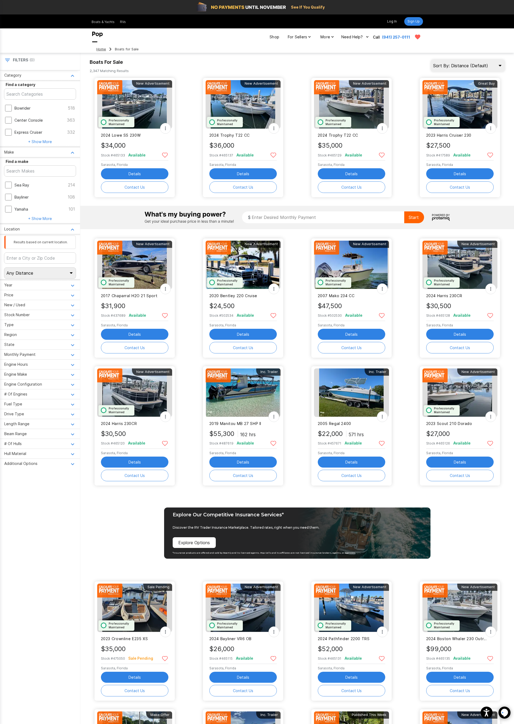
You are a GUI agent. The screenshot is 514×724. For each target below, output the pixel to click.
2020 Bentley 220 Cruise (233, 295)
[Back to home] (97, 37)
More (325, 37)
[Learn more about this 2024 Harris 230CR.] (459, 265)
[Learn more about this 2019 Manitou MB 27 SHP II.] (243, 392)
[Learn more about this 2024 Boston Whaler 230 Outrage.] (459, 608)
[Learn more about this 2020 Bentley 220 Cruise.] (243, 265)
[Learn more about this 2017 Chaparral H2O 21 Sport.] (134, 265)
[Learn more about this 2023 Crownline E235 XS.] (134, 608)
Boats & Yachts (103, 22)
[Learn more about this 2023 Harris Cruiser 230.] (459, 104)
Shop (274, 37)
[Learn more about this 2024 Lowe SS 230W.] (134, 104)
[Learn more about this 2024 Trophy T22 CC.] (243, 104)
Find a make (17, 161)
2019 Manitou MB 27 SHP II (235, 423)
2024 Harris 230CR (444, 295)
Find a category (20, 84)
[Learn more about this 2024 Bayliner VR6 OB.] (243, 608)
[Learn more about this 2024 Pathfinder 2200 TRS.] (351, 608)
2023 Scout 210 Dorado (449, 423)
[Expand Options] (165, 128)
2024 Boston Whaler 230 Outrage (456, 638)
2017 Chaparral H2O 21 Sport (129, 295)
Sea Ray (21, 185)
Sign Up (413, 21)
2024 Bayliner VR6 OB (230, 638)
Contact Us (134, 187)
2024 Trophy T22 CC (229, 135)
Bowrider (22, 108)
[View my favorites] (417, 36)
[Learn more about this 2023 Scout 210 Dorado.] (459, 392)
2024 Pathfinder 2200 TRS (344, 638)
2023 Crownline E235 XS (124, 638)
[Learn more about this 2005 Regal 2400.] (351, 392)
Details (134, 173)
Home (101, 49)
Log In (392, 21)
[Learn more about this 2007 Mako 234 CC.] (351, 265)
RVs (123, 22)
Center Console (28, 120)
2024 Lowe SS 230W (121, 135)
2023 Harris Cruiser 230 (448, 135)
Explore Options (194, 542)
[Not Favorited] (165, 154)
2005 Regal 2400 (334, 423)
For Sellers (297, 37)
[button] (487, 713)
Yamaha (21, 209)
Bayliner (21, 197)
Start (414, 217)
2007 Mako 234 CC (336, 295)
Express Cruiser (28, 132)
